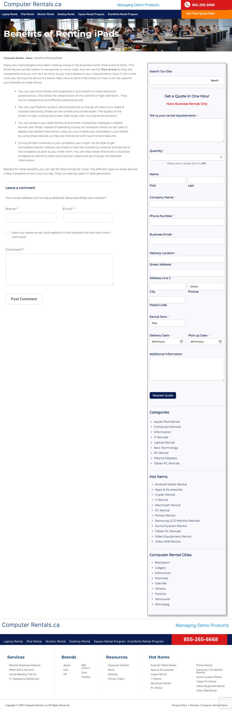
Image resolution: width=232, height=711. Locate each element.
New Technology (166, 448)
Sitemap (113, 674)
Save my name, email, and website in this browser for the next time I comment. (61, 235)
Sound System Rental (171, 526)
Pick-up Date (198, 335)
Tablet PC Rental (206, 681)
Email (68, 209)
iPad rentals (109, 69)
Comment (14, 250)
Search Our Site (161, 71)
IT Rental (161, 500)
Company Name (162, 197)
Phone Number (162, 216)
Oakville (160, 583)
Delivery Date (160, 335)
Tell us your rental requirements (174, 115)
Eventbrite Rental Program (123, 14)
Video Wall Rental (168, 541)
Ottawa (160, 588)
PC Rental (161, 453)
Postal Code (158, 305)
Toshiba (85, 676)
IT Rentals (161, 437)
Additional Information (166, 354)
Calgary (160, 567)
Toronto (160, 594)
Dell (65, 669)
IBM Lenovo (85, 666)
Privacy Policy (116, 678)
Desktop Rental (66, 14)
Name (11, 209)
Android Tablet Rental (171, 484)
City (152, 291)
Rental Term (159, 316)
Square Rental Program (91, 14)
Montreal (161, 578)
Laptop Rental (9, 14)
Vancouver (162, 599)
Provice (193, 291)
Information (162, 432)
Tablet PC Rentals (167, 463)
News (29, 58)
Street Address (160, 264)
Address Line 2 (160, 278)
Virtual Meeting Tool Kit (22, 674)
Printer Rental (165, 515)
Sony (84, 672)
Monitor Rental (46, 14)
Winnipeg (162, 604)
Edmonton (163, 573)
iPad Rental (27, 14)
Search (215, 80)
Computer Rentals (14, 58)
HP (65, 674)
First (153, 185)
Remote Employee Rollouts (24, 665)
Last (191, 185)
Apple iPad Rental (167, 421)
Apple (66, 665)
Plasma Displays (165, 458)
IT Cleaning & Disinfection (24, 678)
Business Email (161, 234)
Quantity (157, 151)
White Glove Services (21, 669)
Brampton (162, 562)
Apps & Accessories (169, 489)
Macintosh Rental (168, 505)
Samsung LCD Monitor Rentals (177, 520)
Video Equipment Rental (173, 536)
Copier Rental (165, 494)
